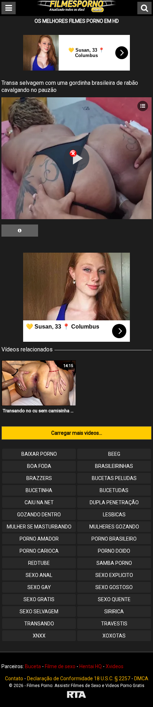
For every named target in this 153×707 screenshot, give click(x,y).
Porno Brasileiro (114, 539)
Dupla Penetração (114, 502)
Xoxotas (114, 636)
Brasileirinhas (114, 466)
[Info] (19, 231)
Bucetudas (114, 490)
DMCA (141, 678)
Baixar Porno (39, 454)
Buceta (33, 666)
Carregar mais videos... (76, 433)
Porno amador (39, 539)
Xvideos (114, 666)
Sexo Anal (39, 575)
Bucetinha (39, 490)
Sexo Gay (39, 587)
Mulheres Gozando (114, 527)
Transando (39, 623)
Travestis (114, 623)
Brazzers (39, 478)
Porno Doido (114, 551)
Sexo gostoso (114, 587)
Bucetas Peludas (114, 478)
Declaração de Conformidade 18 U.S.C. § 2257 (78, 678)
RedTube (39, 563)
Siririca (114, 611)
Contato (14, 678)
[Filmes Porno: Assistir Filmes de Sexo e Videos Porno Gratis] (76, 10)
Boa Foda (39, 466)
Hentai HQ (90, 666)
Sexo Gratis (38, 599)
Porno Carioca (39, 551)
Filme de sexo (60, 666)
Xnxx (39, 636)
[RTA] (76, 695)
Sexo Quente (114, 599)
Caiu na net (39, 502)
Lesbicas (114, 514)
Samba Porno (114, 563)
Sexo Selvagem (39, 611)
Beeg (114, 454)
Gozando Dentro (39, 514)
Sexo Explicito (114, 575)
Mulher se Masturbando (39, 527)
